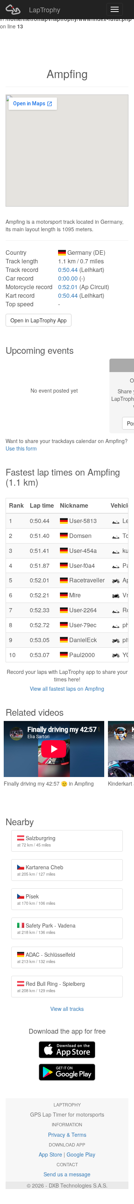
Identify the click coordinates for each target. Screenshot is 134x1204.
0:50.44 (68, 269)
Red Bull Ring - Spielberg (51, 986)
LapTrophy (44, 9)
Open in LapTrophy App (38, 320)
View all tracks (67, 1008)
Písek (36, 899)
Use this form (21, 448)
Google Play (81, 1154)
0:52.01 (68, 286)
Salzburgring (36, 841)
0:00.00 (68, 278)
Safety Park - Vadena (46, 928)
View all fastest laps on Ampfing (67, 688)
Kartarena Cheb (40, 870)
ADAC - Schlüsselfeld (46, 957)
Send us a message (67, 1174)
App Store (50, 1154)
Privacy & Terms (67, 1134)
